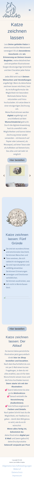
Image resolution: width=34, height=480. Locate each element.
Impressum (17, 475)
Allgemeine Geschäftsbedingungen (17, 466)
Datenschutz (17, 472)
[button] (4, 175)
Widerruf (17, 469)
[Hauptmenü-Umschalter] (29, 10)
